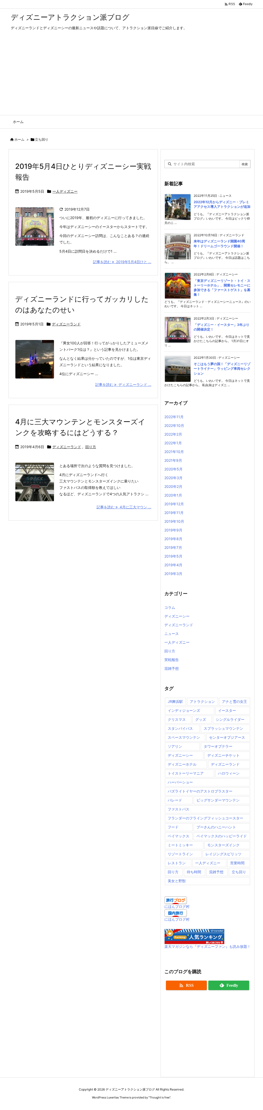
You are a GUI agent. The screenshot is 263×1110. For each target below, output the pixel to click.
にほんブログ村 (177, 906)
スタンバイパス (180, 728)
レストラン (177, 863)
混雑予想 (171, 668)
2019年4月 (173, 565)
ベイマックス (178, 836)
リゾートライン (180, 854)
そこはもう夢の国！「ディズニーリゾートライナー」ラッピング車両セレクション (222, 368)
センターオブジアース (227, 737)
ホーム (19, 139)
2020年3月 (173, 478)
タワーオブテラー (218, 746)
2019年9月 (173, 530)
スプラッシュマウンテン (223, 728)
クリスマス (177, 719)
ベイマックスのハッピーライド (221, 836)
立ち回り (239, 872)
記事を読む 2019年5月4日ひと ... (122, 262)
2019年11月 (174, 512)
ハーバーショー (180, 782)
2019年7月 (173, 547)
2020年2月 (173, 486)
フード (173, 827)
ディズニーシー (177, 616)
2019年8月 (173, 539)
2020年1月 (173, 495)
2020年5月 (173, 469)
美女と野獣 (177, 881)
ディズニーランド (66, 324)
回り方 (90, 447)
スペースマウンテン (184, 737)
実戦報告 (171, 659)
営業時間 (237, 863)
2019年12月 (174, 504)
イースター (227, 710)
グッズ (200, 719)
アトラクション (202, 701)
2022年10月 (174, 425)
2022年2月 (173, 434)
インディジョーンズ (184, 710)
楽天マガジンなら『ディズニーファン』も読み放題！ (207, 946)
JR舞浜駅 (175, 701)
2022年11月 (174, 417)
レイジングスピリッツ (223, 854)
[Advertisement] (131, 76)
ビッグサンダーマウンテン (218, 800)
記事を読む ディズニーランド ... (123, 384)
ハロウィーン (229, 773)
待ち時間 (194, 872)
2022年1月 (173, 443)
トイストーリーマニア (186, 773)
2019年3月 (173, 573)
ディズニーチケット (223, 755)
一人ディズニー (65, 191)
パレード (175, 800)
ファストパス (178, 809)
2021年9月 (173, 460)
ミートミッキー (180, 845)
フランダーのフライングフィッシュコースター (205, 818)
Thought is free (159, 1097)
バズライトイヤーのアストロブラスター (200, 791)
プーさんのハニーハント (216, 827)
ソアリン (175, 746)
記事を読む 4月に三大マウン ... (124, 507)
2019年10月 (174, 521)
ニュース (171, 633)
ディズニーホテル (182, 764)
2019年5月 (173, 556)
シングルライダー (230, 719)
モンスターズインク (223, 845)
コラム (169, 607)
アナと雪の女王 (234, 701)
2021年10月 (174, 451)
